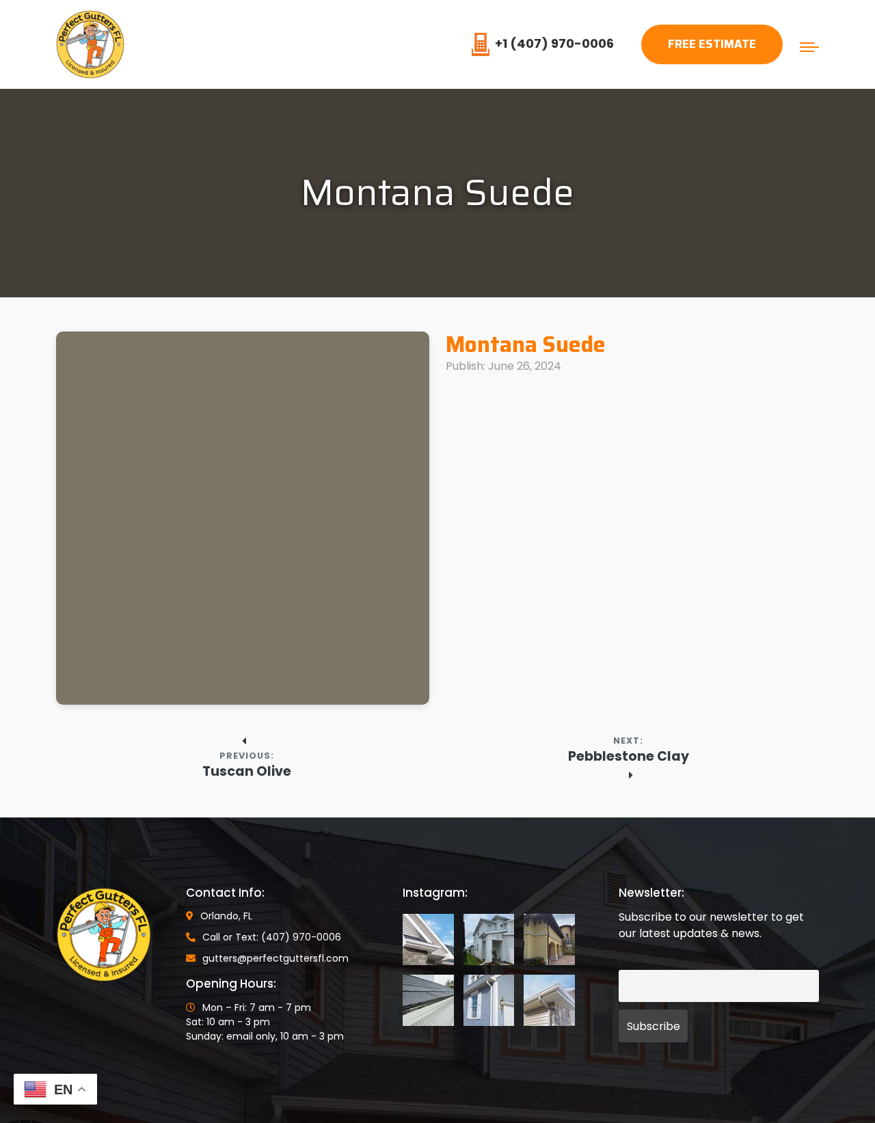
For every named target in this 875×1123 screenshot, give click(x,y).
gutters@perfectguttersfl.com (275, 958)
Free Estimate (712, 44)
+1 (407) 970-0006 (554, 43)
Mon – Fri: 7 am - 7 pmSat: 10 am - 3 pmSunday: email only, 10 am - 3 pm (265, 1022)
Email (632, 959)
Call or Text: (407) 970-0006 (271, 937)
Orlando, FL (226, 916)
